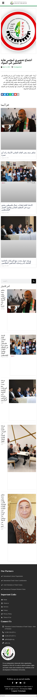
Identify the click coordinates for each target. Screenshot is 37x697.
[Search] (34, 281)
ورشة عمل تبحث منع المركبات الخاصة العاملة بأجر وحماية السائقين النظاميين (16, 262)
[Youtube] (20, 683)
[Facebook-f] (12, 683)
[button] (3, 3)
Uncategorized (17, 67)
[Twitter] (16, 683)
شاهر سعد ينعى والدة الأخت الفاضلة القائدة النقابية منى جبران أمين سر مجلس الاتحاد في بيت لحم (3, 510)
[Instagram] (24, 683)
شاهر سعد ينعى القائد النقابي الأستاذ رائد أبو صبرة (3, 298)
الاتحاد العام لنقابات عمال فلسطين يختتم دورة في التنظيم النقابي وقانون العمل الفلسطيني (17, 207)
